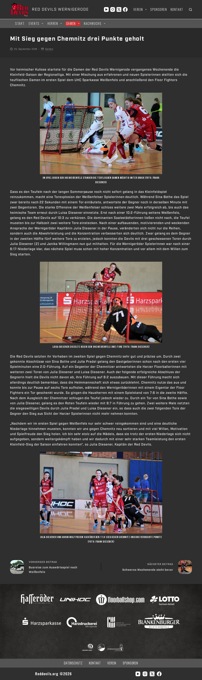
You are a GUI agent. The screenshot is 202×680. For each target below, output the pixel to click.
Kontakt (177, 9)
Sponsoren (158, 9)
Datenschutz (73, 663)
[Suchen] (190, 9)
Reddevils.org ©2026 (53, 673)
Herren (53, 23)
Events (34, 23)
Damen (71, 23)
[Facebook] (125, 9)
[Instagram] (112, 9)
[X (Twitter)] (119, 9)
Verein (138, 9)
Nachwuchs (92, 23)
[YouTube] (106, 9)
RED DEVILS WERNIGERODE (60, 9)
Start (19, 23)
